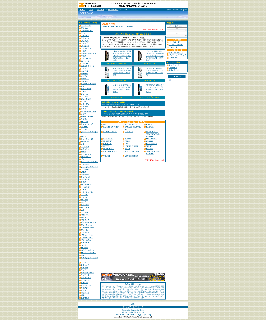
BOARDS (100, 10)
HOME (82, 10)
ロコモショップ (116, 63)
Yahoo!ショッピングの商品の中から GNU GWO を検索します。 (125, 114)
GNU (91, 10)
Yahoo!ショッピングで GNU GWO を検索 (117, 111)
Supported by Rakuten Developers (133, 310)
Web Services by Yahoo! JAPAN (133, 312)
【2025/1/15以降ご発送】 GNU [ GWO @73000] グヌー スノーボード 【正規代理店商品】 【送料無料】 (122, 55)
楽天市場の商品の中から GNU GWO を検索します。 (121, 105)
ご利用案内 (127, 307)
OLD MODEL (113, 10)
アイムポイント (149, 64)
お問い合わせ (138, 307)
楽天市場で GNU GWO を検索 (113, 102)
